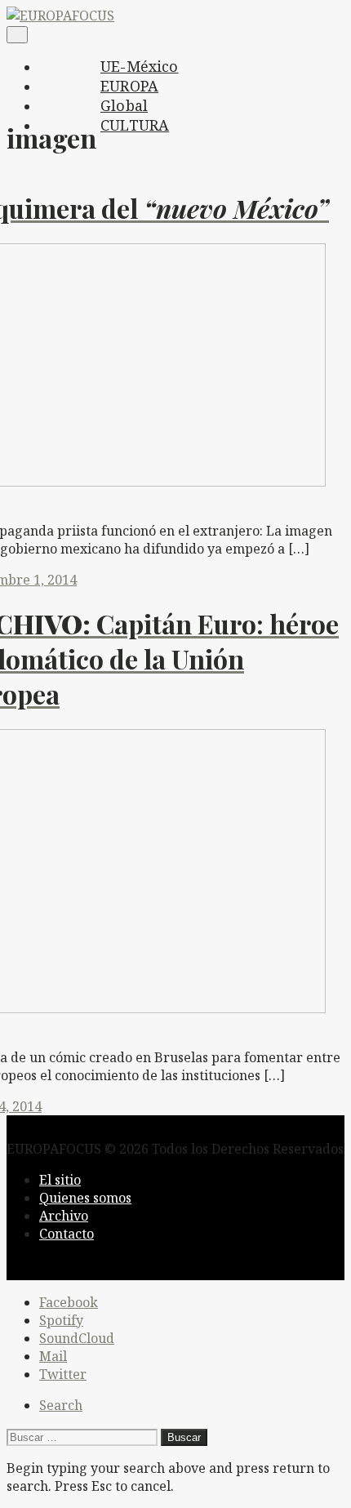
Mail (53, 1356)
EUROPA (129, 86)
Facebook (68, 1302)
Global (124, 105)
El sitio (60, 1180)
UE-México (139, 66)
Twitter (63, 1374)
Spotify (61, 1320)
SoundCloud (76, 1338)
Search (60, 1405)
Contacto (66, 1234)
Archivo (63, 1216)
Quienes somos (85, 1198)
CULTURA (134, 125)
